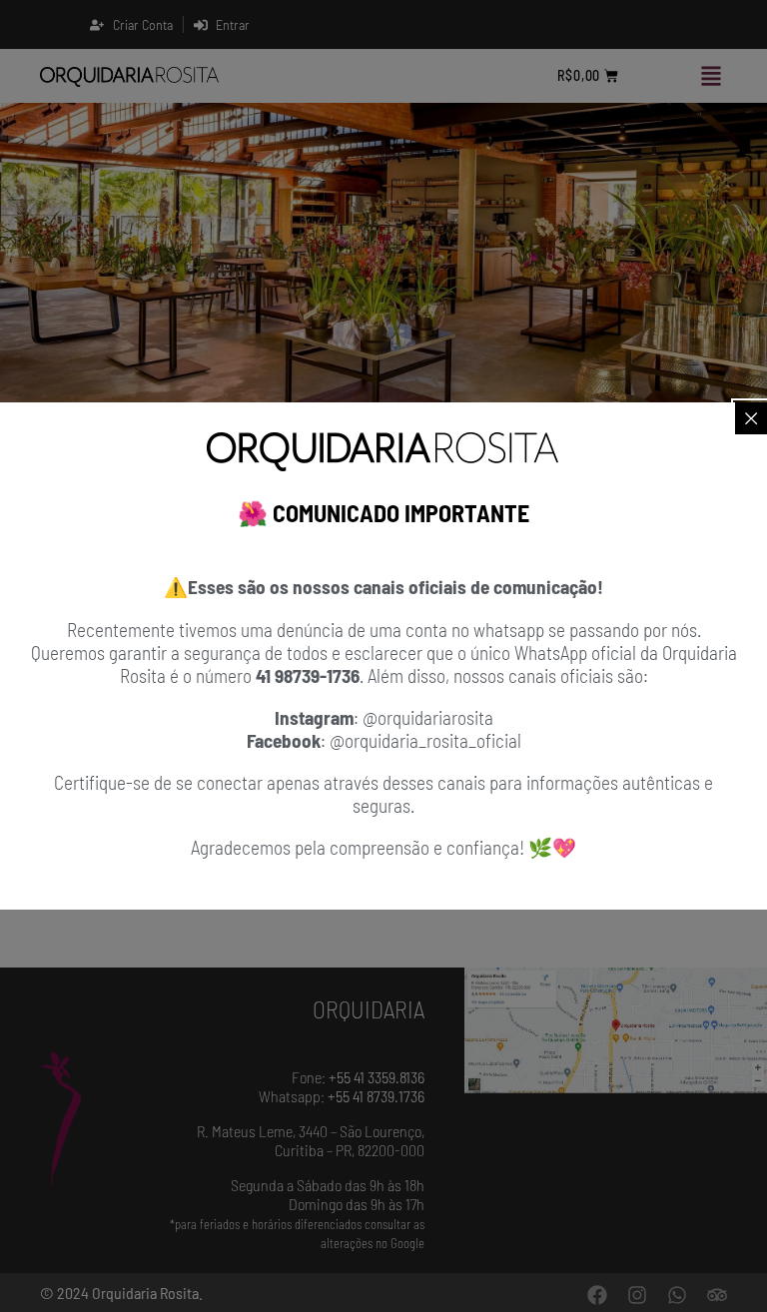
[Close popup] (751, 418)
